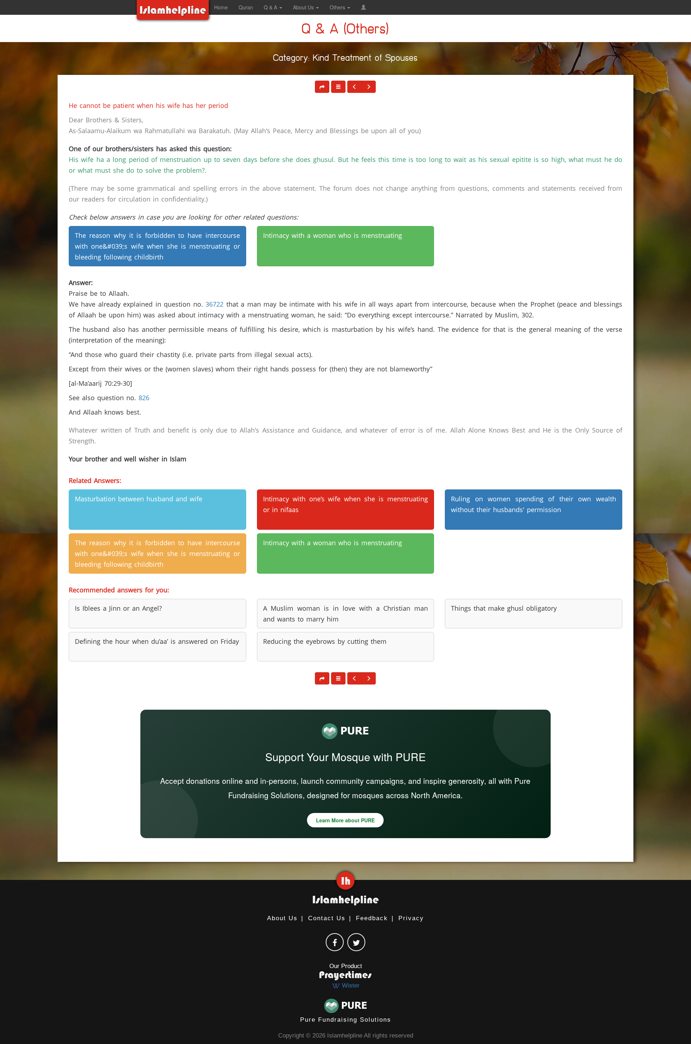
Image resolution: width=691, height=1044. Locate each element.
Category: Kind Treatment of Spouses (345, 59)
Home (221, 7)
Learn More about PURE (345, 820)
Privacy (411, 918)
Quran (246, 7)
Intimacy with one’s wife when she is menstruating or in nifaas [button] (345, 504)
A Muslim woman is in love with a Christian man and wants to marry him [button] (345, 613)
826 (144, 397)
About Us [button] (304, 7)
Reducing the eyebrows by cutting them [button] (325, 641)
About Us (282, 918)
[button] (363, 7)
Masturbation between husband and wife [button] (138, 498)
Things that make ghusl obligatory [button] (504, 608)
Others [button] (338, 7)
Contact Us (327, 918)
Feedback (372, 918)
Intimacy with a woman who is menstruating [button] (332, 235)
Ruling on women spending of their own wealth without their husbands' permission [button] (533, 504)
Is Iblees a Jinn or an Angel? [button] (118, 608)
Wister (350, 985)
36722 (214, 304)
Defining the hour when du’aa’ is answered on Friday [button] (157, 641)
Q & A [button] (271, 7)
